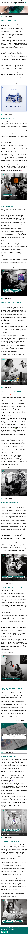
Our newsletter (2, 932)
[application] (14, 822)
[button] (14, 822)
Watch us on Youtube (7, 932)
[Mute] (23, 834)
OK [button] (25, 2)
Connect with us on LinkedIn (4, 932)
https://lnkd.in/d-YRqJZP (18, 720)
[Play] (2, 834)
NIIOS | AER (16, 307)
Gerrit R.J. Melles (10, 348)
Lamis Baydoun (5, 317)
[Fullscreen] (25, 834)
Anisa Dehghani (8, 219)
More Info (14, 3)
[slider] (13, 834)
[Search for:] (13, 13)
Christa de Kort (11, 339)
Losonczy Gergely (6, 320)
